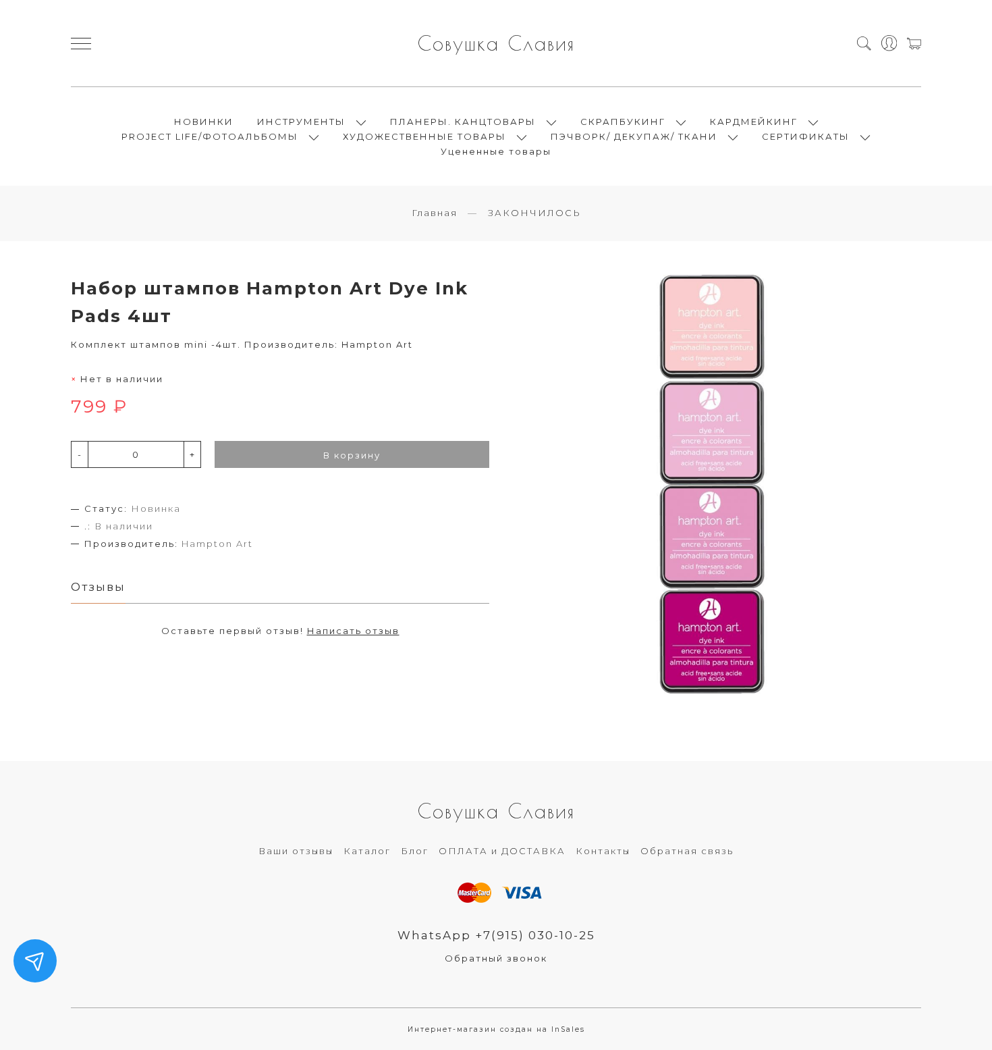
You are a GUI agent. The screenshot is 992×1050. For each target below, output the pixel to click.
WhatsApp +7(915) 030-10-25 (496, 935)
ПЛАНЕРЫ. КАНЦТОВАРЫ (463, 121)
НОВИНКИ (203, 121)
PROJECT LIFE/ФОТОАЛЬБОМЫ (209, 136)
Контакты (603, 850)
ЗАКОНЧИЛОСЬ (534, 212)
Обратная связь (687, 850)
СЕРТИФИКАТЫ (806, 136)
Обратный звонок (496, 958)
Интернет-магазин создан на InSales (496, 1029)
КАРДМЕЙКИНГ (754, 121)
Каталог (367, 850)
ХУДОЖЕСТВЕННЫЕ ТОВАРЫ (424, 136)
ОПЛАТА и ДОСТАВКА (502, 850)
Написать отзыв (353, 630)
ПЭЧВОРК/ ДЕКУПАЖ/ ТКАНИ (634, 136)
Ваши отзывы (295, 850)
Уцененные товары (496, 151)
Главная (435, 212)
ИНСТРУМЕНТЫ (301, 121)
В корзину (352, 455)
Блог (415, 850)
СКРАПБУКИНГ (622, 121)
